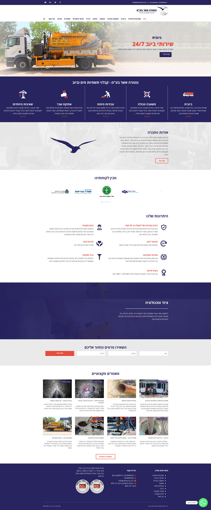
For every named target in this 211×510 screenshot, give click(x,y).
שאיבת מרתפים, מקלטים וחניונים (156, 401)
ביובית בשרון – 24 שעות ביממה (61, 401)
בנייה (162, 488)
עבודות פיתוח (105, 104)
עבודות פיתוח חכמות (129, 401)
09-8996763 (163, 2)
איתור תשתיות (159, 491)
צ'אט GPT (57, 506)
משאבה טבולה (147, 104)
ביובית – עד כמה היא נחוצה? (158, 438)
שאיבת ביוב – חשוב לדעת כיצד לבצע (123, 438)
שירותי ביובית (159, 478)
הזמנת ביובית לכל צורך (96, 438)
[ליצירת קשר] (203, 502)
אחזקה (161, 483)
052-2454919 (117, 475)
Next (160, 191)
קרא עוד (188, 116)
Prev (50, 191)
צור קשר (161, 496)
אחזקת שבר (64, 104)
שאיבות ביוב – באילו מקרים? (62, 438)
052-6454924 (154, 2)
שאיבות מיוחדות (23, 104)
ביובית (188, 104)
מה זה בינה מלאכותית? (48, 506)
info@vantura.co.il (139, 2)
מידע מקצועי (159, 494)
